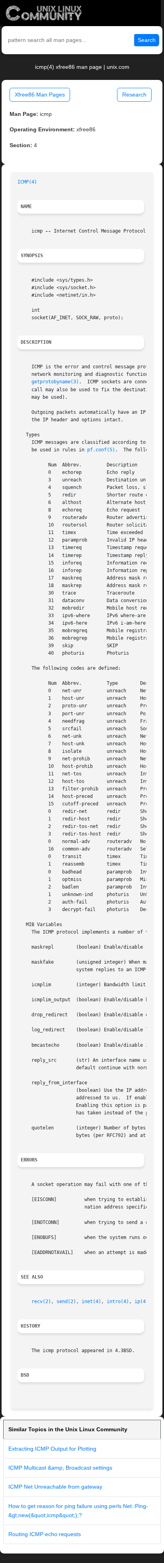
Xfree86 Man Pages (40, 94)
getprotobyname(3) (55, 382)
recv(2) (41, 1301)
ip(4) (141, 1301)
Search (147, 40)
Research (134, 94)
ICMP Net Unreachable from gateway (55, 1486)
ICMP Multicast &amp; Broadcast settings (60, 1467)
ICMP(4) (27, 182)
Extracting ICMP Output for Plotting (52, 1449)
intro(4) (118, 1301)
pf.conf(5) (101, 450)
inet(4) (91, 1301)
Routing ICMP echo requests (44, 1534)
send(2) (66, 1301)
